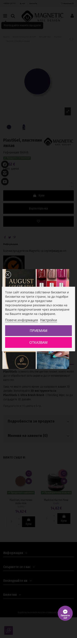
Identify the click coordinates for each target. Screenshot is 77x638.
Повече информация (21, 320)
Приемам (38, 330)
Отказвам (38, 342)
